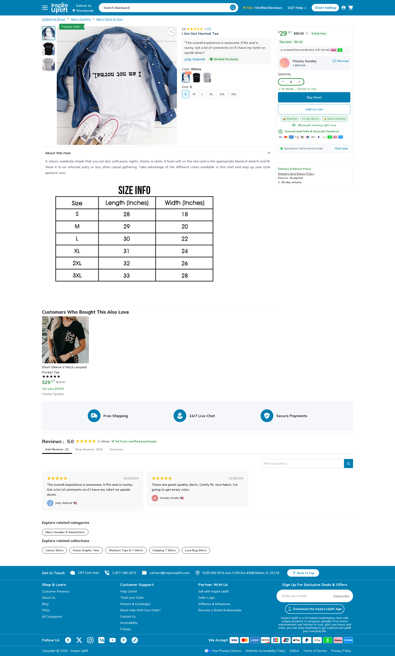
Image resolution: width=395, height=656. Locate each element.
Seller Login (206, 598)
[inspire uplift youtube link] (112, 640)
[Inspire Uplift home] (60, 7)
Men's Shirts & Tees (109, 19)
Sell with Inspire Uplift (213, 591)
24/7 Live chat (88, 573)
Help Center (128, 591)
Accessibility (129, 623)
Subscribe (341, 596)
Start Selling (325, 8)
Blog (45, 604)
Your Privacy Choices (226, 651)
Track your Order (132, 598)
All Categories (52, 616)
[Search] (233, 7)
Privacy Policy (341, 651)
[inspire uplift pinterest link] (124, 640)
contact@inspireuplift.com (169, 573)
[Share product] (171, 31)
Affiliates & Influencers (214, 604)
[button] (314, 148)
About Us (48, 598)
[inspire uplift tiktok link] (135, 640)
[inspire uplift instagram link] (90, 640)
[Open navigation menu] (45, 8)
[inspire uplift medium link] (101, 640)
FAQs (46, 610)
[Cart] (350, 7)
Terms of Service (315, 651)
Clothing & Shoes (53, 19)
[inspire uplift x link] (79, 640)
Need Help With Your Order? (140, 610)
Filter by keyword (275, 463)
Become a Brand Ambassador (220, 610)
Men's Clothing (81, 19)
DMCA (294, 651)
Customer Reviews (55, 591)
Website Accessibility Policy (265, 651)
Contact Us (128, 616)
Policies (125, 629)
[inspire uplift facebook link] (68, 640)
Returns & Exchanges (135, 604)
